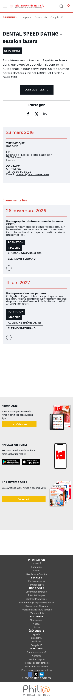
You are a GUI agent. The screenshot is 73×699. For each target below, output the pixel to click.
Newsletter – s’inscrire (36, 574)
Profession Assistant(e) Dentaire (37, 609)
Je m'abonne (19, 424)
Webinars (36, 641)
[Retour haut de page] (66, 689)
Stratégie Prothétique (36, 599)
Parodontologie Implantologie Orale (36, 602)
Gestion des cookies (36, 678)
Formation (36, 567)
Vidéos (36, 570)
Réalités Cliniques (36, 595)
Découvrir (24, 499)
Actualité (36, 563)
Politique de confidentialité (36, 662)
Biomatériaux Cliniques (37, 606)
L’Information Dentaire (36, 591)
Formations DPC (36, 584)
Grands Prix (36, 637)
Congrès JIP (36, 645)
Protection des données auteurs (36, 670)
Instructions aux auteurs (36, 666)
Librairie (36, 627)
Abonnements (36, 620)
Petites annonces (36, 581)
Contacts (36, 655)
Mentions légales (36, 659)
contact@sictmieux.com (32, 174)
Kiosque (36, 623)
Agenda (36, 634)
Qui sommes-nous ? (36, 652)
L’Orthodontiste (36, 613)
